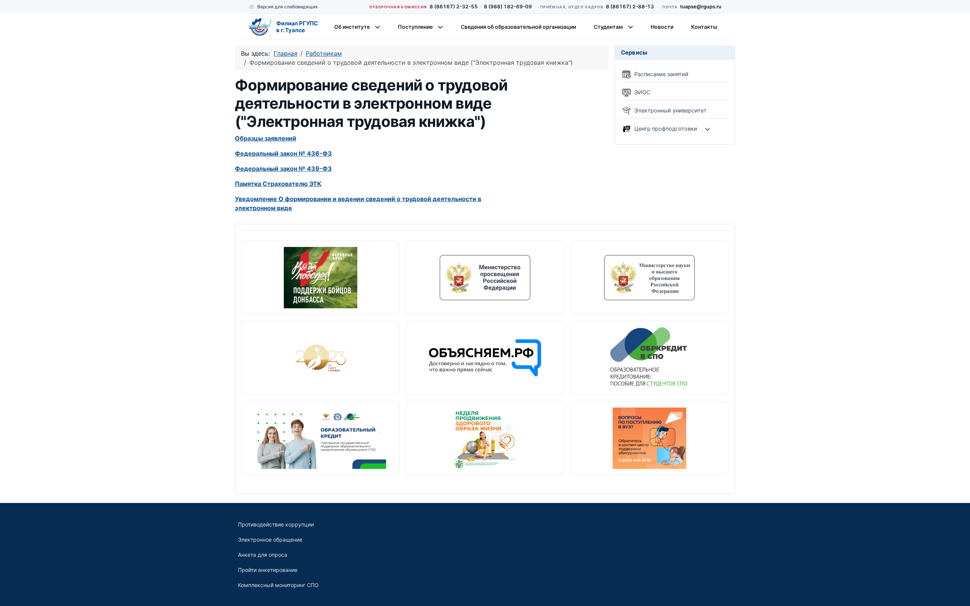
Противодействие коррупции (276, 524)
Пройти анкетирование (267, 570)
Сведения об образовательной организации (518, 26)
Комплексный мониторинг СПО (278, 585)
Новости (662, 26)
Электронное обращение (270, 539)
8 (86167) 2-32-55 (454, 6)
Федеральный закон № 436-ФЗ (283, 153)
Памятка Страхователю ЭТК (278, 183)
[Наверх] (957, 592)
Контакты (704, 26)
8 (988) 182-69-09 (508, 6)
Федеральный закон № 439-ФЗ (283, 168)
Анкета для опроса (262, 554)
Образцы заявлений (265, 138)
